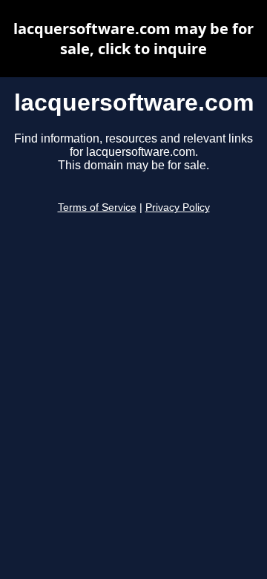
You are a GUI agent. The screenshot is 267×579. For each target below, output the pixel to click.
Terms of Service (97, 207)
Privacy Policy (177, 207)
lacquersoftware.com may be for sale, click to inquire (133, 39)
